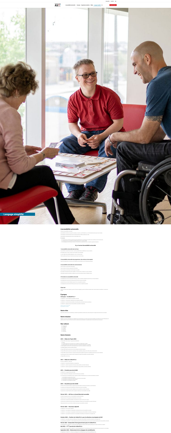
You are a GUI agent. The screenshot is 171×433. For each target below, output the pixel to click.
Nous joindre (108, 1)
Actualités (112, 1)
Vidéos (92, 5)
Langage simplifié (97, 5)
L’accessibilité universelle (70, 5)
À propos (78, 5)
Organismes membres (85, 5)
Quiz (115, 1)
